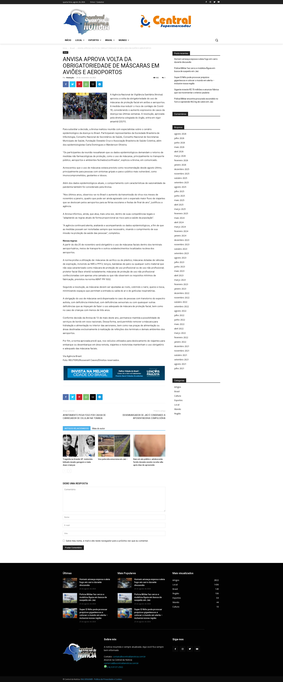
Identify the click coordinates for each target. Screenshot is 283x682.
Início (65, 48)
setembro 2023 (181, 253)
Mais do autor (98, 428)
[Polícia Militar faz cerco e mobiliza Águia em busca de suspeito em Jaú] (70, 598)
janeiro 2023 (180, 288)
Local (176, 404)
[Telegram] (100, 84)
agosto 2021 (180, 364)
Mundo (177, 409)
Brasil (72, 48)
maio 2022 (179, 324)
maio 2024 (179, 217)
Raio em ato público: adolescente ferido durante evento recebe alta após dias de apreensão (148, 462)
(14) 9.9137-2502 (115, 667)
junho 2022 (179, 319)
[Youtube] (218, 2)
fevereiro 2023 (181, 284)
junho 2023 (179, 266)
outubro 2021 (180, 355)
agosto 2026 (180, 133)
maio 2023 (179, 271)
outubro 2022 (180, 302)
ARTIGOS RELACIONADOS (77, 428)
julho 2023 (179, 262)
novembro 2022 (181, 297)
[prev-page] (64, 471)
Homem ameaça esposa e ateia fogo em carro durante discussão (196, 60)
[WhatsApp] (86, 84)
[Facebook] (206, 2)
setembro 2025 (181, 182)
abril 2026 (179, 151)
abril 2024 (179, 222)
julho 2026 (179, 138)
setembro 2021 (181, 359)
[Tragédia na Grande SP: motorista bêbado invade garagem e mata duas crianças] (79, 446)
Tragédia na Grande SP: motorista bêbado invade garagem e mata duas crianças (77, 462)
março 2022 (180, 333)
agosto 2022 (180, 310)
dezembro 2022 (181, 293)
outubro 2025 (180, 178)
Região (177, 413)
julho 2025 (179, 191)
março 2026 (180, 155)
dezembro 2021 (181, 346)
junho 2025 (179, 195)
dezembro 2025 (181, 169)
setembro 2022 (181, 306)
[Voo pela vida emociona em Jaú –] (114, 446)
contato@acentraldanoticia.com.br (129, 656)
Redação (70, 77)
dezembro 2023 (181, 240)
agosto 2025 (180, 186)
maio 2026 (179, 147)
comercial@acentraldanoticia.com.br (121, 663)
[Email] (93, 84)
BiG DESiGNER (87, 679)
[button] (216, 40)
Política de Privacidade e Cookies (108, 679)
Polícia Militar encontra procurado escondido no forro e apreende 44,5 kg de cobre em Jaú (196, 100)
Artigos (177, 387)
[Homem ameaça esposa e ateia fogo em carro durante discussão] (70, 583)
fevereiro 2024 (181, 231)
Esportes (178, 400)
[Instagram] (210, 2)
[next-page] (69, 471)
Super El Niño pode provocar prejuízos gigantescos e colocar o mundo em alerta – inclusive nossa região (194, 80)
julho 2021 (179, 368)
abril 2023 (179, 275)
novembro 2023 (181, 244)
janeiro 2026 (180, 164)
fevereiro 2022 (181, 337)
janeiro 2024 (180, 235)
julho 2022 (179, 315)
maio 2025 (179, 200)
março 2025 (180, 209)
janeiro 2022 (180, 341)
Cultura (177, 395)
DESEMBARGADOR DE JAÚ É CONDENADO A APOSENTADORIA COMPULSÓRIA (144, 416)
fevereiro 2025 (181, 213)
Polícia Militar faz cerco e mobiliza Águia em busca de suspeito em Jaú (194, 69)
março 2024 (180, 226)
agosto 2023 (180, 257)
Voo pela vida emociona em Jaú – (113, 459)
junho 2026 (179, 142)
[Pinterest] (79, 84)
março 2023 (180, 279)
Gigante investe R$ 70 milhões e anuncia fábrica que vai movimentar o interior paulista (196, 91)
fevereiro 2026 (181, 160)
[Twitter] (214, 2)
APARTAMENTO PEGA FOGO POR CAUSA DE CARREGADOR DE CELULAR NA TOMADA (84, 416)
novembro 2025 (181, 173)
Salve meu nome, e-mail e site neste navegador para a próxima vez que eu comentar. (107, 540)
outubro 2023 (180, 248)
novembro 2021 (181, 350)
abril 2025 (179, 204)
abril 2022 (179, 328)
